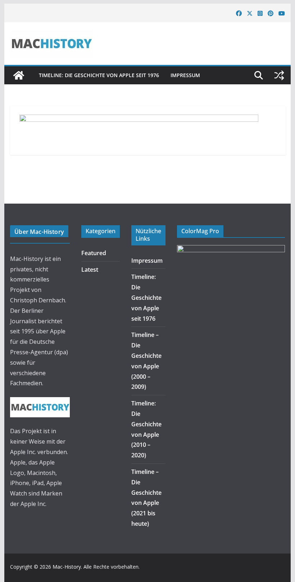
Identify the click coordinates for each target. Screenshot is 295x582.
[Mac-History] (18, 75)
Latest (89, 270)
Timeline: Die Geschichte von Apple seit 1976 (99, 75)
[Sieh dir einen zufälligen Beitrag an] (279, 75)
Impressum (185, 75)
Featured (93, 253)
